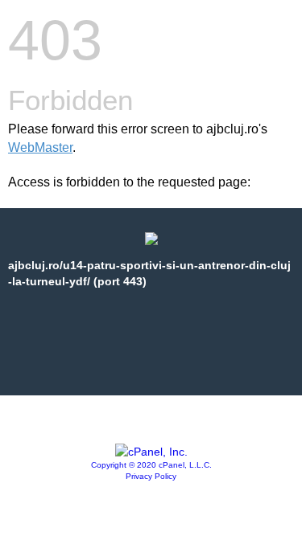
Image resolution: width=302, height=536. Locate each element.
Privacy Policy (151, 476)
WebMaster (40, 147)
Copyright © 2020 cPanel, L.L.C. (151, 464)
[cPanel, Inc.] (151, 451)
